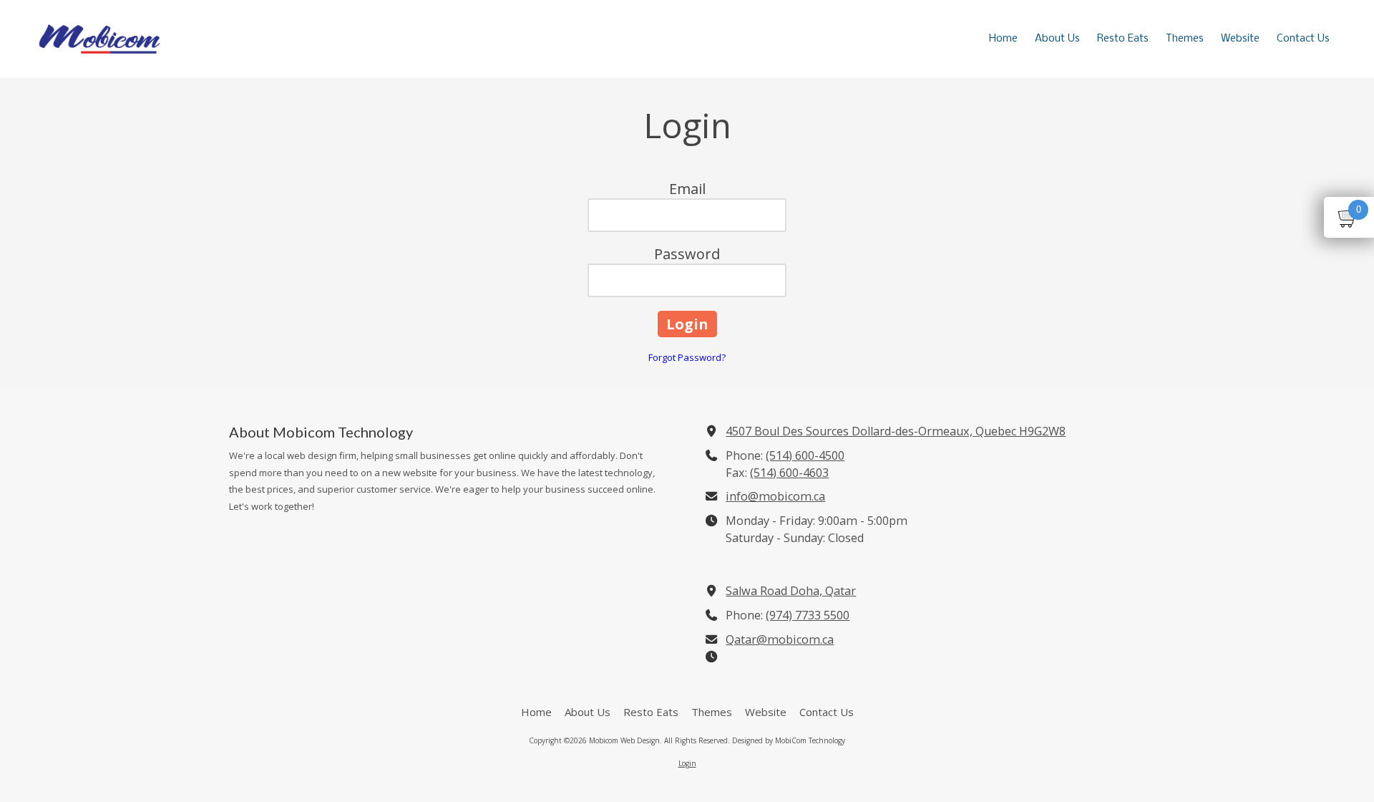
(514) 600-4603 (789, 472)
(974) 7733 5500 (807, 615)
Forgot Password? (687, 357)
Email (687, 188)
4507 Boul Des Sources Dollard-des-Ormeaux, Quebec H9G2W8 (896, 431)
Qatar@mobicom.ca (780, 639)
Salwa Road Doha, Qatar (791, 591)
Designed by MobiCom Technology (788, 740)
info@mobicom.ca (775, 496)
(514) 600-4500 (805, 455)
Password (687, 254)
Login (687, 763)
